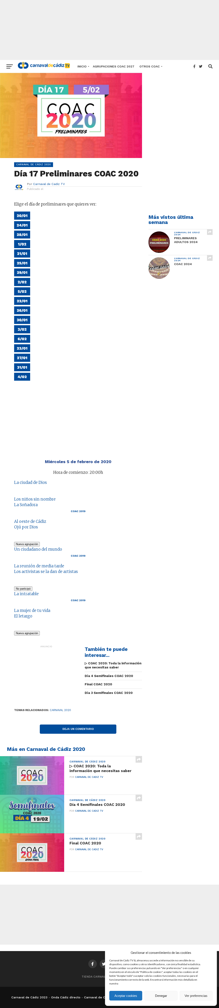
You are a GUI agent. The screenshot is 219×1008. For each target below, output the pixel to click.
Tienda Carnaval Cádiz (100, 976)
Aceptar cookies (125, 996)
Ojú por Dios (26, 527)
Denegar (161, 996)
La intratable (26, 593)
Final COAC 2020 (98, 684)
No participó (23, 588)
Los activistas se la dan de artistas (46, 571)
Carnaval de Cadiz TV (49, 184)
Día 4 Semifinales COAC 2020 (109, 676)
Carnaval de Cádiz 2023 (29, 997)
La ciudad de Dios (30, 482)
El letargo (23, 616)
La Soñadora (26, 504)
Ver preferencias (196, 996)
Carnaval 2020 (60, 710)
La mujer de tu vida (32, 610)
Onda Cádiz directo (65, 997)
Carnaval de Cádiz (97, 997)
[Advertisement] (109, 30)
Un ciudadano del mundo (38, 549)
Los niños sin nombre (35, 499)
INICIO (82, 66)
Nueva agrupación (27, 544)
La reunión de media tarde (39, 566)
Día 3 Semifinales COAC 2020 (109, 693)
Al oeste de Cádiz (30, 521)
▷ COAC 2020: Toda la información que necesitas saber (113, 665)
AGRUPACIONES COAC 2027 (113, 66)
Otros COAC (149, 66)
